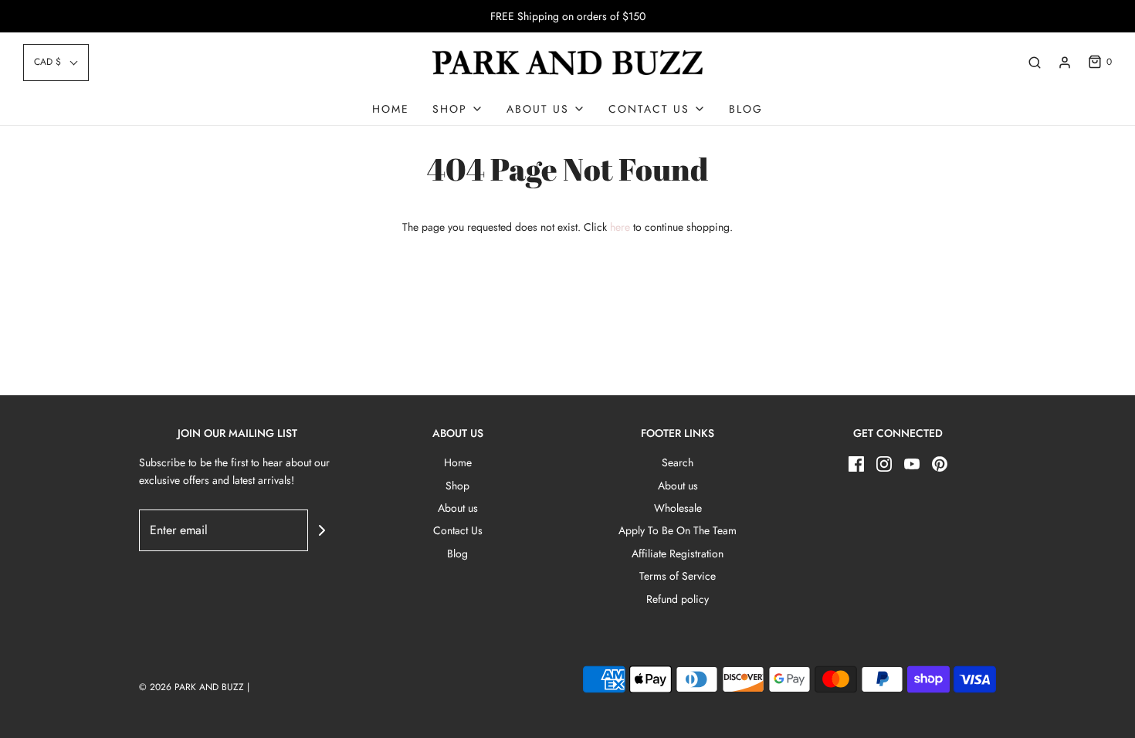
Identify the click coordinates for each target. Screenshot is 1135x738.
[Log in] (1064, 62)
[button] (56, 62)
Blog (746, 109)
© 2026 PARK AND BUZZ (191, 687)
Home (390, 109)
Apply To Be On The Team (677, 530)
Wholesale (678, 508)
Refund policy (677, 599)
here (620, 227)
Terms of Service (677, 576)
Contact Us (458, 530)
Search (677, 462)
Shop (457, 485)
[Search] (1034, 62)
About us (458, 508)
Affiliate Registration (677, 553)
